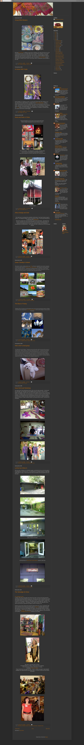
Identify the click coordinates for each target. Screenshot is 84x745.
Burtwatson (24, 725)
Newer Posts (17, 728)
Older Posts (48, 728)
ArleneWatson (20, 725)
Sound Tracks (62, 124)
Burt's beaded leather (39, 102)
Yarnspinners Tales (58, 132)
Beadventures (36, 219)
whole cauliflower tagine (59, 164)
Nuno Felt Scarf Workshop (23, 388)
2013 (56, 33)
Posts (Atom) (21, 730)
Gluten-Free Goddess (58, 113)
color (23, 112)
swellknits (56, 186)
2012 (56, 35)
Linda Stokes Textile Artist (59, 178)
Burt (31, 266)
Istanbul (29, 340)
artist (18, 64)
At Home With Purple (21, 69)
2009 (56, 39)
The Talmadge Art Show (22, 592)
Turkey (26, 112)
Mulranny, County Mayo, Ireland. (31, 267)
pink (25, 209)
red (26, 209)
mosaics (30, 64)
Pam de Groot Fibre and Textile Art (61, 170)
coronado (21, 64)
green (22, 300)
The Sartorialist (57, 212)
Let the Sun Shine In (21, 468)
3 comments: (28, 63)
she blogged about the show (26, 611)
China (21, 209)
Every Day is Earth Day (58, 139)
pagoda (23, 209)
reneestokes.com (58, 219)
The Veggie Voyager (58, 163)
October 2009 (58, 43)
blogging (21, 112)
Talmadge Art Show (40, 725)
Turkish (34, 340)
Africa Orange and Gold (22, 212)
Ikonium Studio (57, 203)
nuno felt (29, 725)
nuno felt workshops (34, 725)
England (19, 300)
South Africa (28, 257)
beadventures (20, 257)
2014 (56, 32)
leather (27, 725)
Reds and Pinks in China (22, 117)
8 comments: (28, 256)
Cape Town (24, 257)
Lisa (18, 107)
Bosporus (19, 340)
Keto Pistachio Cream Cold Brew (60, 97)
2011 (56, 36)
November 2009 (58, 42)
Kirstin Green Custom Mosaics (32, 560)
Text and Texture (62, 171)
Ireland (25, 300)
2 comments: (28, 724)
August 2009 (58, 46)
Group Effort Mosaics (21, 20)
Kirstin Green (21, 52)
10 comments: (28, 111)
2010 (56, 38)
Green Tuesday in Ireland (22, 262)
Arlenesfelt (65, 230)
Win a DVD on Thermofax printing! (60, 179)
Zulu (30, 257)
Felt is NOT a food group (22, 345)
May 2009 (57, 50)
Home (33, 728)
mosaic (28, 64)
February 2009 (58, 69)
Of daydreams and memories (60, 123)
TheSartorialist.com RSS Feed (59, 213)
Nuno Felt (37, 606)
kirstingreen (24, 64)
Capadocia (22, 340)
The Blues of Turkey (21, 303)
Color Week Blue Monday (31, 309)
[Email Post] (31, 63)
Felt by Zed (57, 154)
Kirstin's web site (42, 57)
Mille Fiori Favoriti (58, 87)
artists (19, 112)
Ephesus (26, 340)
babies (19, 209)
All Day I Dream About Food (60, 96)
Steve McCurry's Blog (59, 138)
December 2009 (58, 40)
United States (32, 300)
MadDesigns (57, 104)
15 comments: (28, 299)
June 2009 (57, 49)
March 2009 (58, 68)
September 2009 (58, 45)
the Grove (23, 610)
